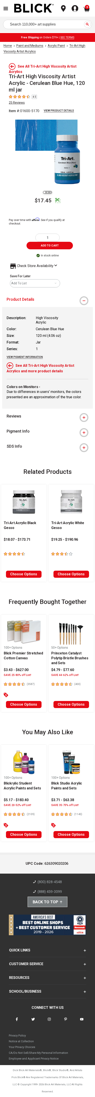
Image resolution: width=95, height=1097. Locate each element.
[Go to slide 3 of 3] (50, 192)
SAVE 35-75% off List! (65, 805)
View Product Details (59, 110)
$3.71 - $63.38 (62, 800)
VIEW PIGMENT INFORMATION (25, 357)
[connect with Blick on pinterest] (65, 1022)
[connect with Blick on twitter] (33, 1022)
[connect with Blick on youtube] (81, 1022)
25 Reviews (17, 102)
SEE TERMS (67, 37)
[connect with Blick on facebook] (16, 1022)
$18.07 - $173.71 (17, 539)
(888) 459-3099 (50, 892)
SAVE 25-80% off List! (17, 675)
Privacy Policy (17, 1035)
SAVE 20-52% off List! (17, 805)
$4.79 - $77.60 (62, 670)
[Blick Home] (34, 9)
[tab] (47, 299)
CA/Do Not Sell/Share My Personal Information (38, 1052)
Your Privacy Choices (22, 1047)
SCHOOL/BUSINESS (25, 991)
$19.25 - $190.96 (64, 539)
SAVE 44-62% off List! (65, 675)
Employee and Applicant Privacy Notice (34, 1058)
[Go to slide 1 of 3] (44, 192)
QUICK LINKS (19, 950)
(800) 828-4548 (50, 882)
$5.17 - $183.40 (16, 800)
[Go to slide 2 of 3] (47, 192)
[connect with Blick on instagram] (49, 1022)
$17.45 (43, 200)
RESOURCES (19, 978)
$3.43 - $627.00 (16, 670)
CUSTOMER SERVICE (26, 964)
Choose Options (23, 574)
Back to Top (45, 902)
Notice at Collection (21, 1041)
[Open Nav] (6, 8)
